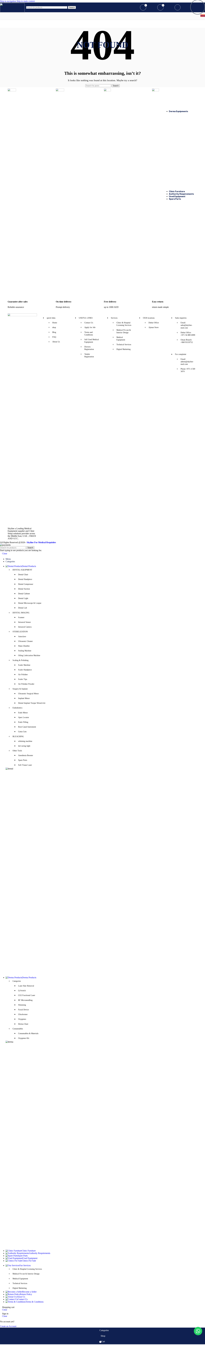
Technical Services (123, 344)
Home (54, 323)
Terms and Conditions (88, 333)
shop (54, 327)
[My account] (134, 7)
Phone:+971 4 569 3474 (188, 370)
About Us (56, 342)
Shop (202, 15)
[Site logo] (12, 12)
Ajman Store (154, 327)
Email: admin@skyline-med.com (187, 361)
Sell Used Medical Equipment (91, 340)
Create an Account (8, 1326)
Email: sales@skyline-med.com (186, 325)
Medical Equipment (120, 338)
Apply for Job (89, 327)
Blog (54, 332)
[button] (198, 1331)
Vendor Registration (89, 355)
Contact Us (88, 323)
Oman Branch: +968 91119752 (187, 341)
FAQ (54, 337)
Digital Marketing (123, 349)
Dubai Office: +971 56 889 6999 (188, 334)
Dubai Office (154, 323)
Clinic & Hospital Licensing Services (123, 324)
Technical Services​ (20, 1283)
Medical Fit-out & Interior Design (123, 331)
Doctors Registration (89, 348)
